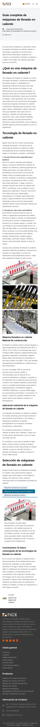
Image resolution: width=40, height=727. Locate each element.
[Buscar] (33, 4)
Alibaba (17, 725)
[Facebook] (3, 641)
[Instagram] (7, 641)
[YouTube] (14, 641)
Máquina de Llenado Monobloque (14, 683)
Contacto (5, 655)
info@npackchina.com (14, 715)
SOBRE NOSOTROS (9, 657)
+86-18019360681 (12, 711)
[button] (26, 4)
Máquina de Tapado (9, 686)
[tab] (15, 487)
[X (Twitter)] (10, 641)
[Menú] (37, 4)
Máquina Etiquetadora (10, 689)
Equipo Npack (7, 668)
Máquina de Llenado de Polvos (13, 681)
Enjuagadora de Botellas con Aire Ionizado (18, 691)
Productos (6, 652)
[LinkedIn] (17, 641)
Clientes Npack (8, 663)
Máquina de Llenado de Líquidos (14, 678)
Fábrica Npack (7, 660)
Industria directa (27, 725)
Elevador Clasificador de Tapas (13, 694)
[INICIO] (3, 29)
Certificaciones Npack (10, 665)
